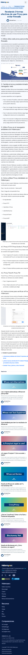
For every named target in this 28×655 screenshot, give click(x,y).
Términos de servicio (6, 649)
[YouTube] (14, 575)
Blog (10, 6)
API (3, 611)
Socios (4, 616)
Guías (3, 609)
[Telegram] (9, 575)
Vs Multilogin (5, 627)
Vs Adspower (5, 629)
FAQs (3, 607)
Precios (4, 594)
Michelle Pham (13, 20)
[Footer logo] (7, 566)
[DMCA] (6, 579)
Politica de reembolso (7, 653)
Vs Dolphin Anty (6, 631)
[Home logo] (5, 2)
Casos (3, 591)
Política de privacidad (6, 651)
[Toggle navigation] (25, 2)
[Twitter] (5, 575)
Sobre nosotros (6, 587)
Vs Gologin (5, 624)
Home (3, 6)
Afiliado (4, 596)
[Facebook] (2, 575)
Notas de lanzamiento (8, 598)
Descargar (5, 589)
